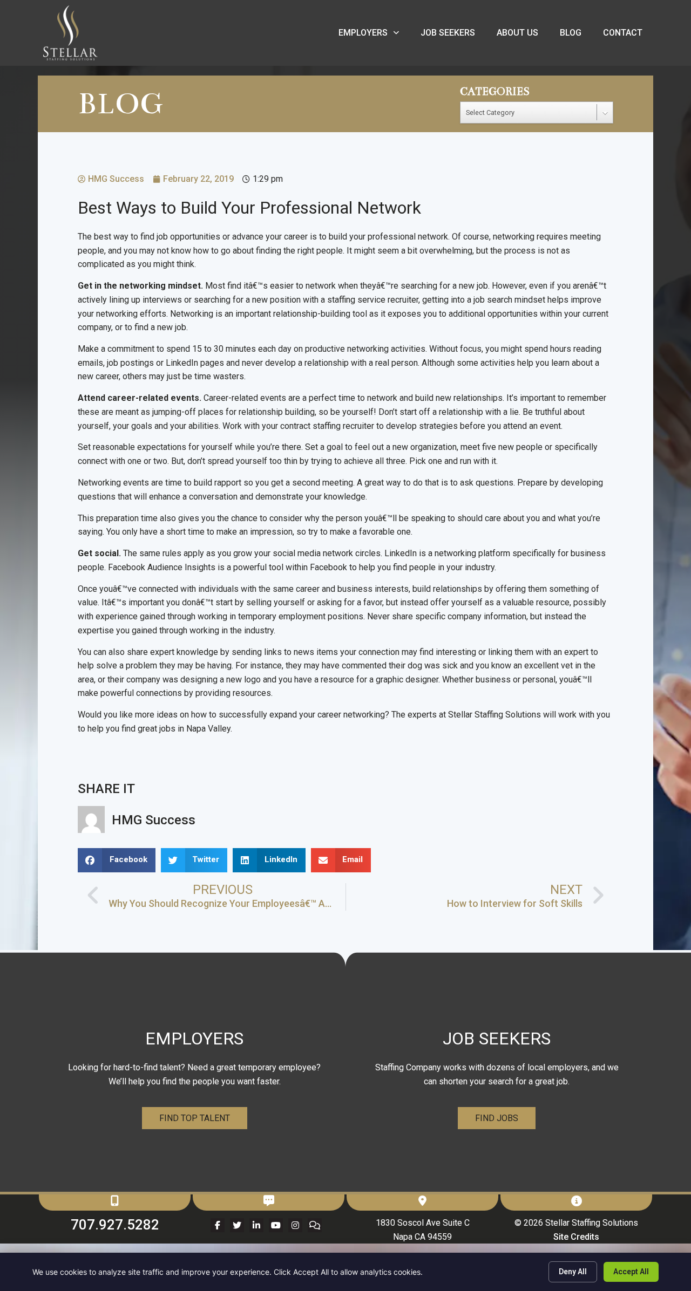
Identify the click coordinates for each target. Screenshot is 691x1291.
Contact (628, 35)
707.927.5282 (115, 1225)
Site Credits (576, 1237)
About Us (523, 35)
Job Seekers (453, 35)
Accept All (631, 1271)
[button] (116, 860)
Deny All (573, 1271)
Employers (374, 35)
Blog (576, 35)
